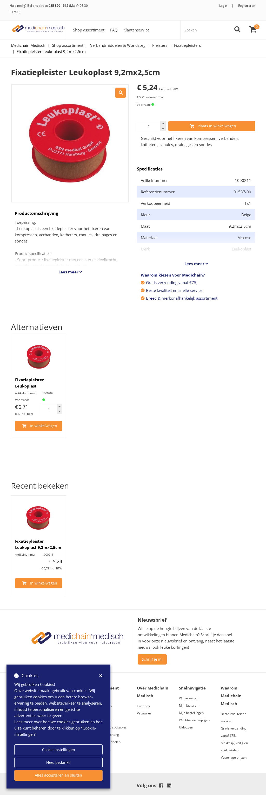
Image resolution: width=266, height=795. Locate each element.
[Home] (38, 30)
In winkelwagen (43, 425)
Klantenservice (136, 29)
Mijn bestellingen (191, 713)
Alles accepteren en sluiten (58, 775)
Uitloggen (186, 727)
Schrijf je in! (152, 659)
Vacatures (144, 713)
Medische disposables (111, 727)
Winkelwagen (188, 698)
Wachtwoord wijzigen (194, 720)
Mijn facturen (188, 705)
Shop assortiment (88, 29)
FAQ (114, 29)
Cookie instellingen (58, 749)
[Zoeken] (237, 30)
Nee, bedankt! (58, 762)
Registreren (246, 5)
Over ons (143, 706)
